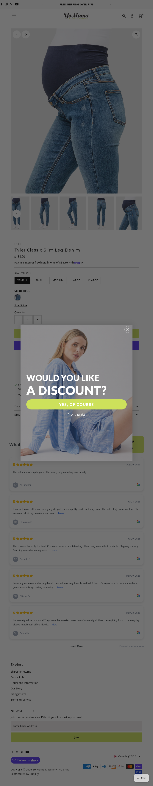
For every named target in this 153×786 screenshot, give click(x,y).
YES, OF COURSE (76, 404)
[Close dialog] (127, 329)
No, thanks (76, 414)
